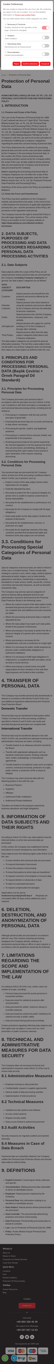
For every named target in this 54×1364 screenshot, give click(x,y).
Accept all (45, 64)
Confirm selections (30, 64)
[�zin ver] (45, 37)
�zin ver (45, 37)
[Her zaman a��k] (45, 27)
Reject (16, 64)
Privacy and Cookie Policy (25, 15)
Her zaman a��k (45, 27)
